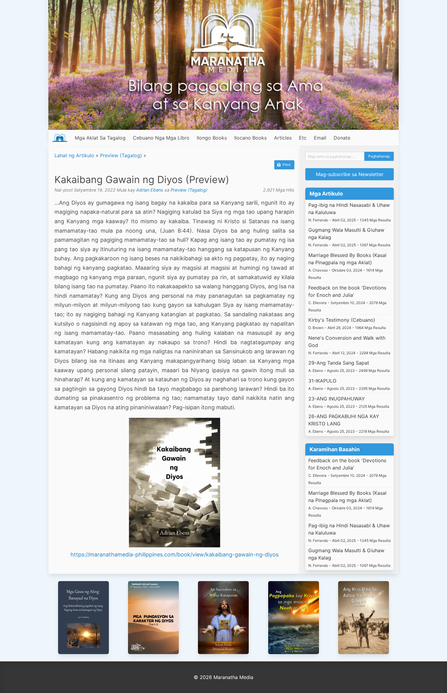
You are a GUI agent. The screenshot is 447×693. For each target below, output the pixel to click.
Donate (342, 138)
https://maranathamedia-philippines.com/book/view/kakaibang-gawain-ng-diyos (175, 554)
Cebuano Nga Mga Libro (161, 138)
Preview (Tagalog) (121, 155)
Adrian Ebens (149, 189)
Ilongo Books (212, 138)
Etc (303, 138)
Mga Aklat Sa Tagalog (100, 138)
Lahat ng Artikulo (74, 155)
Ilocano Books (250, 138)
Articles (283, 138)
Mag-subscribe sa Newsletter (349, 174)
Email (320, 138)
